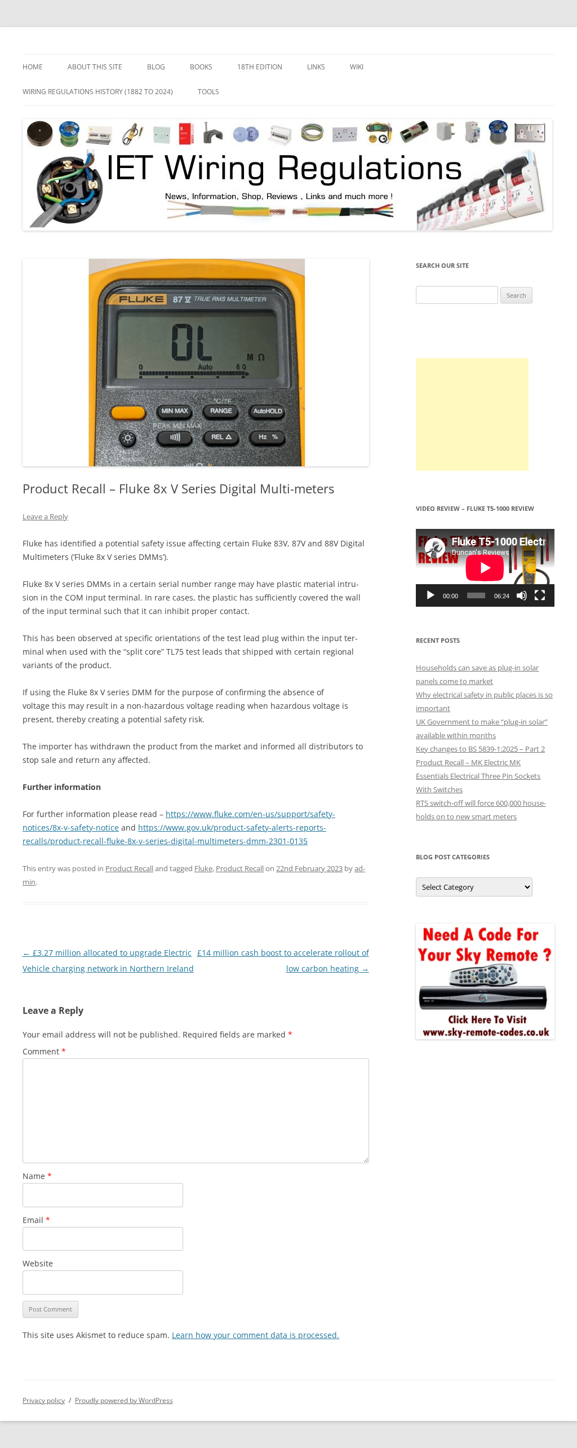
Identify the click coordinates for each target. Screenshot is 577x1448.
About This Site (95, 67)
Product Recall (129, 868)
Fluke (203, 868)
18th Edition (259, 67)
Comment (44, 1051)
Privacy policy (44, 1400)
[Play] (430, 595)
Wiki (356, 67)
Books (201, 67)
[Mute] (521, 595)
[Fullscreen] (539, 595)
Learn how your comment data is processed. (255, 1335)
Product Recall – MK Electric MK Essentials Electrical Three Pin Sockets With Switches (478, 775)
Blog (156, 67)
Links (316, 67)
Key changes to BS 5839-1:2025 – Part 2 (480, 749)
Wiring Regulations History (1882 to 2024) (98, 91)
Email (36, 1220)
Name (37, 1176)
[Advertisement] (472, 414)
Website (38, 1263)
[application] (485, 568)
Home (33, 67)
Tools (208, 91)
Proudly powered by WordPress (124, 1400)
